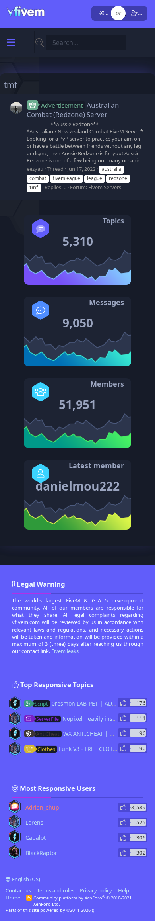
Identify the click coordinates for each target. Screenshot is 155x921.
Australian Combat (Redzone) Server (73, 109)
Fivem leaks (65, 651)
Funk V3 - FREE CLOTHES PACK (87, 749)
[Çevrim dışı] (10, 700)
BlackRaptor (41, 852)
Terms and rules (55, 890)
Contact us (18, 890)
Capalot (35, 837)
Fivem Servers (104, 187)
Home (13, 897)
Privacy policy (96, 890)
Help (123, 890)
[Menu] (11, 42)
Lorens (34, 822)
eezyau (35, 168)
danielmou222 (77, 486)
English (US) (25, 879)
